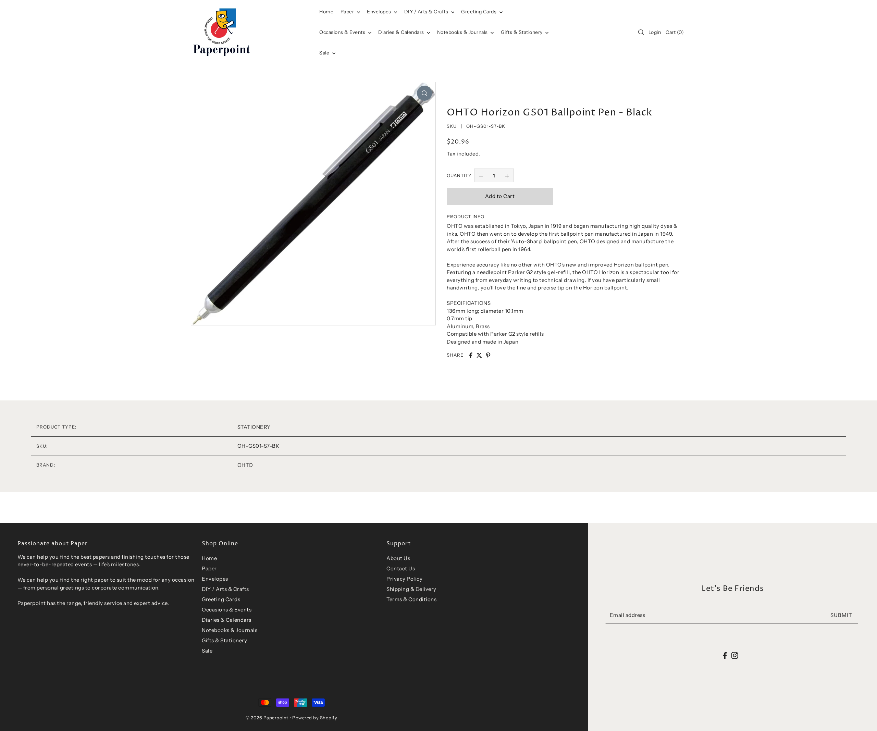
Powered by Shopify (314, 717)
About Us (398, 558)
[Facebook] (725, 655)
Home (209, 558)
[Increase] (507, 175)
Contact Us (400, 568)
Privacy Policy (404, 578)
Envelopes (379, 12)
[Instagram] (734, 655)
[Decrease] (480, 175)
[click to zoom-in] (424, 93)
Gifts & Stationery (522, 32)
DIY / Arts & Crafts (426, 12)
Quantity (459, 175)
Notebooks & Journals (463, 32)
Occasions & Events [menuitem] (343, 32)
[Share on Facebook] (470, 355)
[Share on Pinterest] (488, 355)
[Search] (641, 32)
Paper (348, 12)
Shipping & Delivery (411, 589)
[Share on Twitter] (479, 355)
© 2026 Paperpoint (267, 717)
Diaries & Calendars (401, 32)
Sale (325, 53)
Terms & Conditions (411, 599)
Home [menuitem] (326, 12)
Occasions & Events (226, 609)
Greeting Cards (479, 12)
